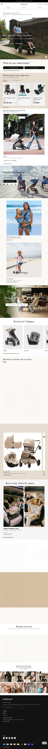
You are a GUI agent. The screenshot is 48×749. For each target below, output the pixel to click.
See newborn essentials (8, 420)
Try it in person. (34, 579)
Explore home (23, 304)
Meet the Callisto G (8, 534)
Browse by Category (24, 321)
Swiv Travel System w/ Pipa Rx (9, 98)
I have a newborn (34, 67)
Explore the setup (6, 474)
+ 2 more (14, 102)
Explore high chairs (11, 304)
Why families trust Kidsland (24, 612)
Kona (5, 156)
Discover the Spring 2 (10, 181)
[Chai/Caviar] (9, 102)
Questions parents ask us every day (17, 360)
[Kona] (24, 134)
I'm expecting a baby (13, 67)
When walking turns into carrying (13, 237)
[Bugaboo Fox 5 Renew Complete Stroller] (39, 89)
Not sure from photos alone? (35, 577)
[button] (38, 4)
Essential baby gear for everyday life (14, 110)
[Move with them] (24, 259)
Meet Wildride (9, 239)
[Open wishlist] (43, 4)
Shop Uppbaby (13, 160)
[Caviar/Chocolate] (4, 102)
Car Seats (39, 7)
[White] (40, 102)
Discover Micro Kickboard (11, 281)
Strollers (24, 7)
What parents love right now (16, 75)
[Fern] (33, 102)
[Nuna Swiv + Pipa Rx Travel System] (10, 89)
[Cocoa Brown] (35, 102)
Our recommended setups (15, 428)
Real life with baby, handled (17, 35)
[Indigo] (38, 102)
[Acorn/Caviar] (10, 102)
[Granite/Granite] (5, 102)
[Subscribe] (22, 707)
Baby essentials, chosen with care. (11, 13)
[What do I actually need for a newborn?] (23, 392)
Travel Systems (18, 43)
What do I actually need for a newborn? (12, 417)
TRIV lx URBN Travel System (24, 98)
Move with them (9, 278)
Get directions (34, 603)
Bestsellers (8, 7)
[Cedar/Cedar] (7, 102)
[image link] (24, 699)
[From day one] (23, 451)
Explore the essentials (9, 560)
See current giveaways (33, 653)
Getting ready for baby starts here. (17, 550)
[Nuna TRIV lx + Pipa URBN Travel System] (25, 89)
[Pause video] (46, 57)
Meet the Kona (7, 160)
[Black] (37, 102)
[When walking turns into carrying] (24, 218)
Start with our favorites (24, 622)
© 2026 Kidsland (6, 747)
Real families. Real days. (24, 666)
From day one (6, 472)
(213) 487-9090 (6, 721)
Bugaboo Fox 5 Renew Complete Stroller (38, 98)
